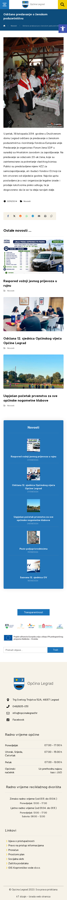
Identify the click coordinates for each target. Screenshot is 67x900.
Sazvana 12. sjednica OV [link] (33, 577)
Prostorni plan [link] (16, 854)
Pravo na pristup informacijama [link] (26, 845)
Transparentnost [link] (33, 612)
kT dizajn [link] (21, 896)
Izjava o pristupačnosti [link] (21, 841)
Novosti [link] (27, 201)
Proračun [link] (13, 850)
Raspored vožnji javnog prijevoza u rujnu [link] (33, 456)
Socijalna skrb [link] (16, 858)
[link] (63, 28)
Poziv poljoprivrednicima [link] (33, 548)
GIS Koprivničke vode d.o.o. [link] (24, 867)
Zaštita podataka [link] (18, 863)
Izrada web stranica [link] (39, 896)
